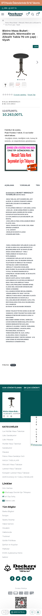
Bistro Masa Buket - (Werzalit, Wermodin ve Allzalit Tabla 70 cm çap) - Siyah (11, 411)
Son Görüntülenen (12, 388)
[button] (4, 62)
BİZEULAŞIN (36, 429)
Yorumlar (25, 185)
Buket (13, 365)
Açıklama (9, 185)
